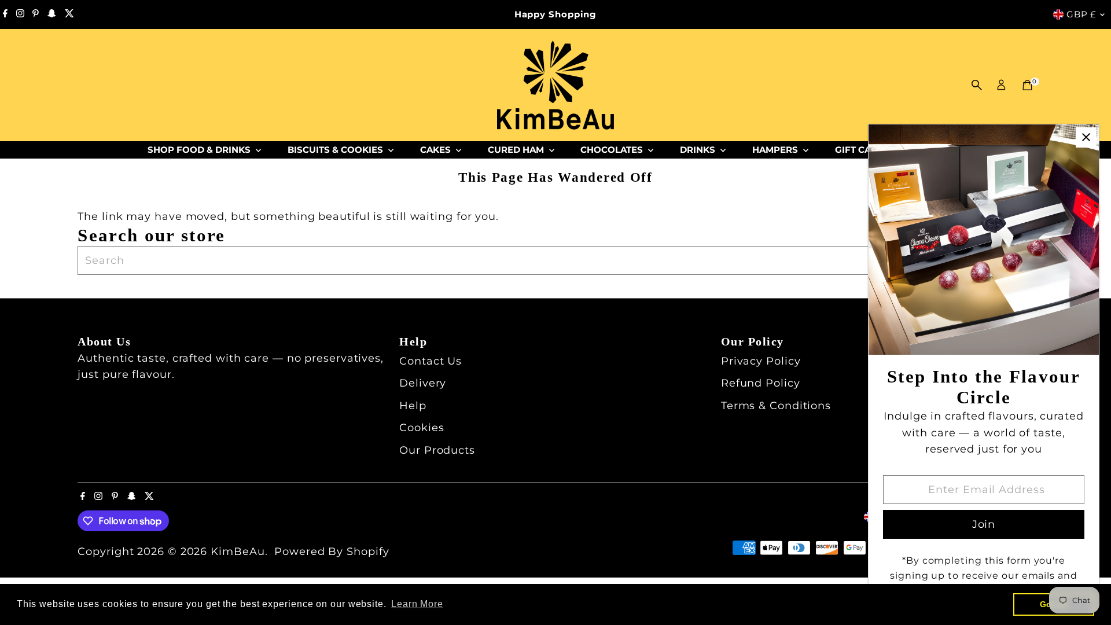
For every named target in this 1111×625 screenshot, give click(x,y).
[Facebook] (5, 14)
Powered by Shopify (331, 551)
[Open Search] (977, 85)
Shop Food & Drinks (200, 149)
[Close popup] (1086, 137)
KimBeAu (237, 551)
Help (412, 405)
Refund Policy (760, 383)
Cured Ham (517, 149)
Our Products (437, 450)
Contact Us (430, 361)
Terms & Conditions (776, 405)
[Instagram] (20, 14)
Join (984, 524)
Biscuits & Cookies (336, 149)
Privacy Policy (761, 361)
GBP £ (1081, 14)
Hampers (776, 149)
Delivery (422, 383)
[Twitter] (69, 14)
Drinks (699, 149)
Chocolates (612, 149)
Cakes (436, 149)
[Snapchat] (52, 14)
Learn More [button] (417, 604)
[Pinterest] (36, 14)
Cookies (421, 427)
